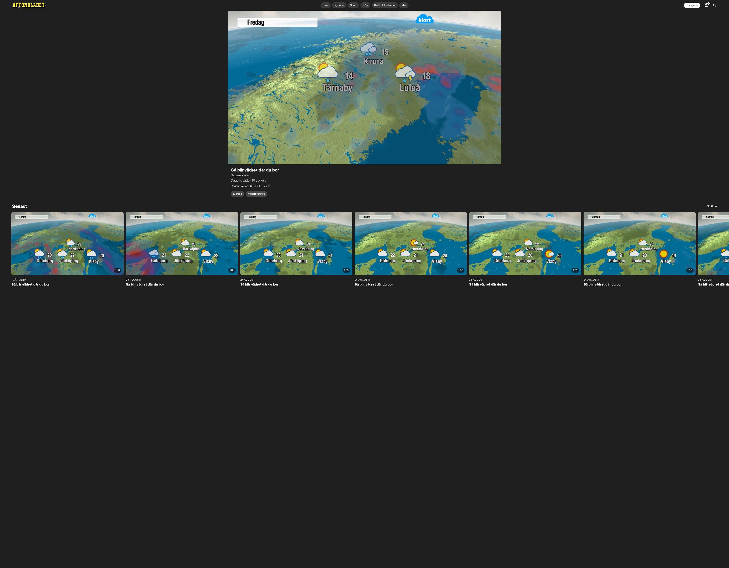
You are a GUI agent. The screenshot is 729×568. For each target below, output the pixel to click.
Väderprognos (256, 193)
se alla (711, 206)
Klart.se (237, 193)
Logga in (691, 5)
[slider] (364, 162)
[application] (364, 87)
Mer (404, 5)
